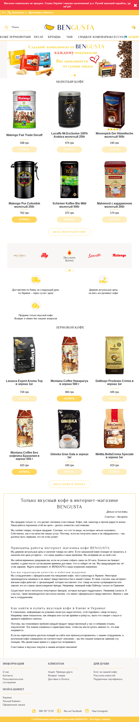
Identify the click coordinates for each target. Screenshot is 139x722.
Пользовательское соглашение (13, 681)
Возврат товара (56, 675)
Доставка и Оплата (58, 679)
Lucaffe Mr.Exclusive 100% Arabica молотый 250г (69, 135)
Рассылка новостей (104, 675)
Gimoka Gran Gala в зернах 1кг (69, 456)
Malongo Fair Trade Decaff (24, 135)
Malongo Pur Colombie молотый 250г (24, 205)
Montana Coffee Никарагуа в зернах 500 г (69, 382)
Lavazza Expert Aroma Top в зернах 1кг (24, 382)
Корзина (7, 697)
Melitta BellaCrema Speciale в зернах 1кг (115, 456)
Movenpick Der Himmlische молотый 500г (114, 135)
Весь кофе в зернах (69, 484)
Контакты (8, 675)
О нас (6, 672)
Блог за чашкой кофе (105, 672)
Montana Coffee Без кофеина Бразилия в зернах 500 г (24, 455)
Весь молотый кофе (69, 231)
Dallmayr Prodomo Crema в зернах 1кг (115, 382)
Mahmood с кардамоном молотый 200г (114, 205)
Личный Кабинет (12, 701)
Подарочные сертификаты (108, 679)
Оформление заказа (14, 704)
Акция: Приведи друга (60, 672)
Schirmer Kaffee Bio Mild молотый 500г (69, 205)
